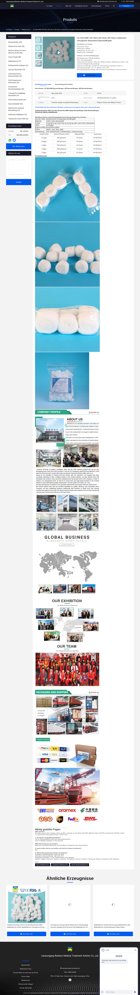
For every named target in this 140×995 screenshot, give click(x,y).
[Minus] (135, 950)
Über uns (68, 6)
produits (16, 29)
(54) (15, 104)
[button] (38, 66)
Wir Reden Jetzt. (18, 146)
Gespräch (126, 6)
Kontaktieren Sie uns (81, 6)
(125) (15, 42)
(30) (16, 46)
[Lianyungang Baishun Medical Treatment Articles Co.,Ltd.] (12, 6)
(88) (14, 57)
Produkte (59, 6)
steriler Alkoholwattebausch (79, 865)
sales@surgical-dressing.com (108, 1)
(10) (14, 81)
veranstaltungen (96, 6)
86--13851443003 (128, 1)
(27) (16, 94)
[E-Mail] (14, 140)
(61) (18, 119)
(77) (14, 61)
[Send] (135, 992)
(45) (17, 100)
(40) (16, 88)
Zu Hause (49, 6)
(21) (18, 65)
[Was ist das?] (10, 140)
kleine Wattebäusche (42, 865)
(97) (15, 75)
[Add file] (102, 992)
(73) (16, 109)
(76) (17, 114)
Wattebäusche (26, 29)
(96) (17, 52)
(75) (16, 69)
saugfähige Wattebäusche (60, 865)
